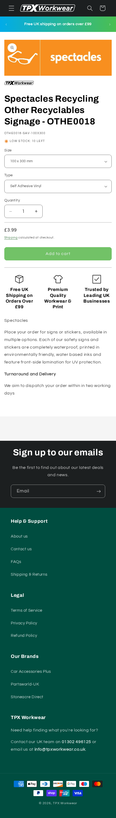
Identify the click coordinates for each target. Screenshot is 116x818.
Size (8, 150)
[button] (11, 8)
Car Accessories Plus (31, 672)
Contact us (21, 549)
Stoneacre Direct (27, 697)
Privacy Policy (24, 623)
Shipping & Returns (29, 574)
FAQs (16, 562)
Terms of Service (26, 610)
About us (19, 536)
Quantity (12, 200)
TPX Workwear (65, 803)
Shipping (11, 237)
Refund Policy (24, 636)
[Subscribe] (99, 491)
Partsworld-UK (25, 684)
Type (8, 175)
